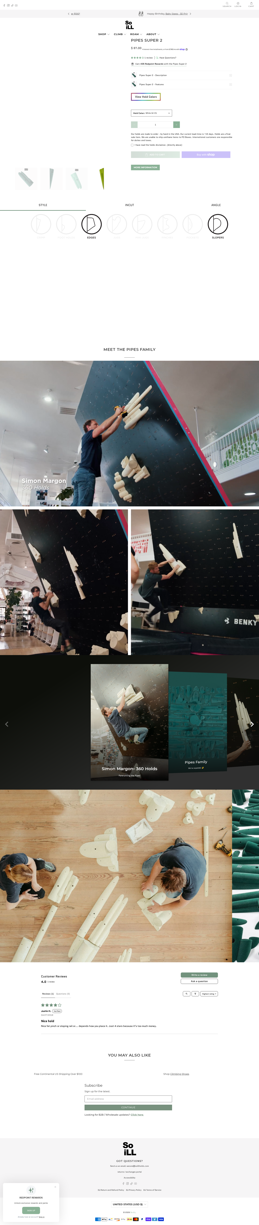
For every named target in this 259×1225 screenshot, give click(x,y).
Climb (118, 34)
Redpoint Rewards (88, 1073)
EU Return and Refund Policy (111, 1190)
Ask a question (199, 981)
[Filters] (195, 993)
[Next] (190, 14)
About (151, 34)
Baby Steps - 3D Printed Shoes (185, 13)
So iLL (132, 1212)
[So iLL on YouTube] (17, 5)
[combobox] (151, 113)
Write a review (199, 975)
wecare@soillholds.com (138, 1166)
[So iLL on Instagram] (9, 5)
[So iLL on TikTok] (13, 5)
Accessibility (129, 1177)
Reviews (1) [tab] (48, 993)
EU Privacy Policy (133, 1190)
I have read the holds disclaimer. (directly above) (158, 144)
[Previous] (69, 14)
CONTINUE (128, 1107)
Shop (102, 34)
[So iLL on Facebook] (5, 5)
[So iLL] (129, 24)
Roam (134, 34)
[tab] (43, 205)
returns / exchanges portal (130, 1171)
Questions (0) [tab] (63, 993)
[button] (137, 57)
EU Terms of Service (152, 1190)
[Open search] (186, 993)
